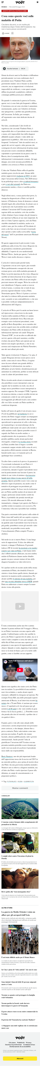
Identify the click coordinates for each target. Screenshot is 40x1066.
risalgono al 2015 (23, 176)
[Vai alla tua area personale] (38, 2)
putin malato (11, 781)
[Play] (4, 68)
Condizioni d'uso (29, 1045)
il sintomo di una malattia (22, 578)
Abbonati (20, 1059)
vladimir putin (29, 781)
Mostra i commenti (20, 788)
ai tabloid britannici (30, 181)
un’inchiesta (22, 413)
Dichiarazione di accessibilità (20, 1047)
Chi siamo (12, 1043)
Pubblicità (20, 1043)
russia (20, 781)
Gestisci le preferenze (13, 1045)
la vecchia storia (24, 441)
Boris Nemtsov (7, 756)
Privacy (28, 1043)
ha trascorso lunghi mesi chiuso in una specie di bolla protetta (18, 478)
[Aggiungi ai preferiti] (12, 33)
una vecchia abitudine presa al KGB (18, 581)
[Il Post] (20, 2)
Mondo (4, 7)
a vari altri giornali (13, 184)
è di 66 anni (11, 708)
